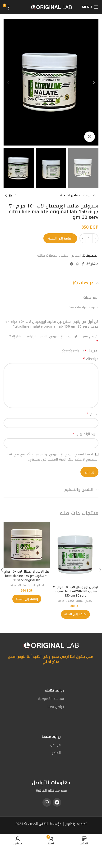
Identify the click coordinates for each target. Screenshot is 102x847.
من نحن (55, 745)
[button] (75, 614)
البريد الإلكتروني (85, 434)
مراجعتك (90, 359)
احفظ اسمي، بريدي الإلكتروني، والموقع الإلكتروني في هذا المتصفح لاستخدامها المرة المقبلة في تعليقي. (52, 457)
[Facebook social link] (82, 264)
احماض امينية (70, 195)
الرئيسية (92, 195)
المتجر (56, 753)
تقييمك (91, 351)
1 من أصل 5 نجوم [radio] (77, 351)
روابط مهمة (51, 737)
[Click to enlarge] (89, 137)
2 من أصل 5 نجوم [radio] (74, 351)
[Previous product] (15, 195)
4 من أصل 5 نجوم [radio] (67, 351)
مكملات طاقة (47, 255)
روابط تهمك (54, 690)
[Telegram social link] (72, 264)
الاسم (92, 414)
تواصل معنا (55, 707)
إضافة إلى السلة (60, 238)
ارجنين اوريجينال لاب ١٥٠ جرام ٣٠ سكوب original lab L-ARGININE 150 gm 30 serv (75, 591)
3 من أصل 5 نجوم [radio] (70, 351)
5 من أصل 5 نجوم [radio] (63, 351)
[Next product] (6, 195)
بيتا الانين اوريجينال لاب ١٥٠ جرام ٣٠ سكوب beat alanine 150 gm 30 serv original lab (26, 576)
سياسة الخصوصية (51, 699)
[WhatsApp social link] (77, 264)
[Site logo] (51, 7)
